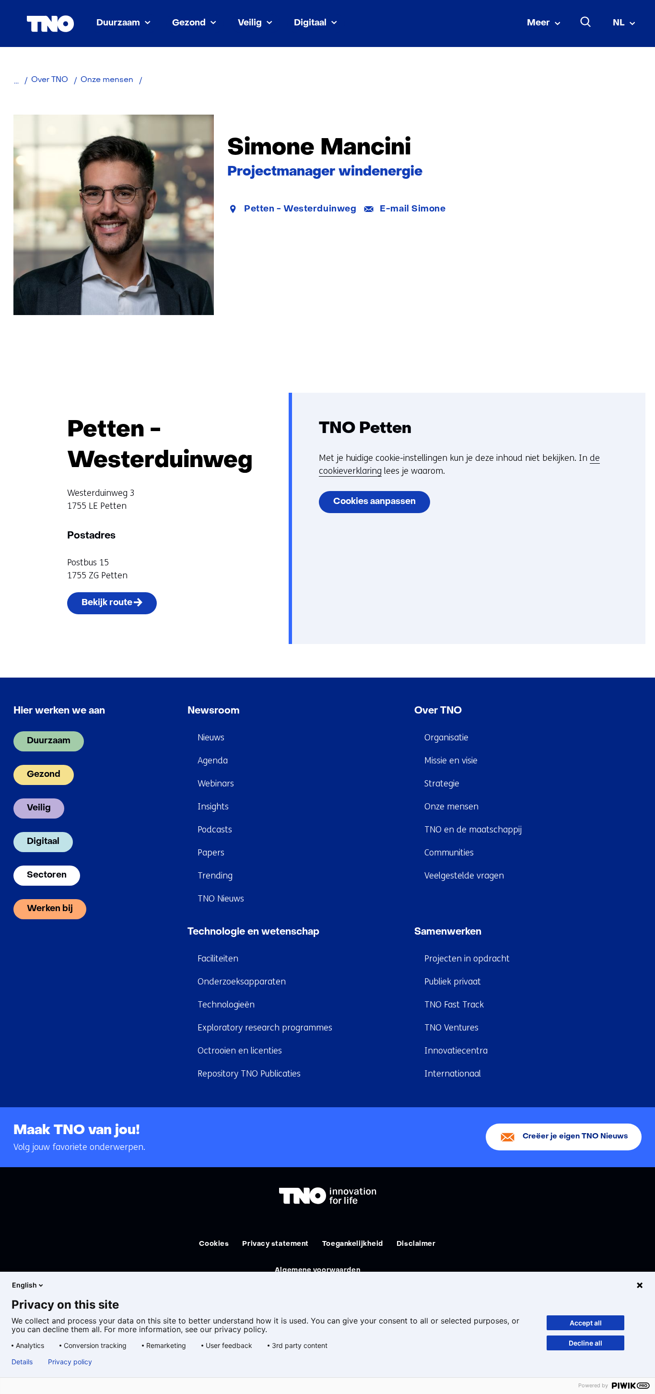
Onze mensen (451, 806)
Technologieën (226, 1004)
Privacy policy (70, 1362)
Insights (213, 806)
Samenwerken (447, 932)
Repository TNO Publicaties (249, 1073)
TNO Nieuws (221, 898)
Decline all (585, 1343)
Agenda (213, 760)
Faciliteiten (218, 958)
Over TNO (438, 711)
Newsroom (213, 711)
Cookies (214, 1244)
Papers (211, 852)
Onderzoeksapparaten (242, 981)
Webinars (216, 783)
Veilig (250, 23)
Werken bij (50, 909)
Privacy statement (275, 1244)
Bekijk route (119, 606)
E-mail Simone (412, 209)
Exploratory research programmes (265, 1027)
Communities (449, 852)
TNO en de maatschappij (473, 829)
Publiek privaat (452, 981)
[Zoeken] (586, 22)
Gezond (189, 23)
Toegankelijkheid (352, 1244)
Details (22, 1362)
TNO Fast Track (454, 1004)
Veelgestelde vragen (464, 875)
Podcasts (215, 829)
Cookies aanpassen (374, 502)
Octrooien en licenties (240, 1050)
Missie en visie (451, 760)
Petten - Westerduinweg (300, 209)
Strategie (441, 783)
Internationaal (452, 1073)
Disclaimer (416, 1244)
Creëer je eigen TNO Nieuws (575, 1136)
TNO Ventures (451, 1027)
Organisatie (446, 737)
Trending (215, 875)
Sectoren (47, 875)
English (24, 1285)
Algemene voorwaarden (317, 1270)
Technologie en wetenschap (253, 932)
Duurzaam (118, 23)
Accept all (586, 1323)
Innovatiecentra (456, 1050)
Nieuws (211, 737)
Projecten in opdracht (467, 958)
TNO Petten (365, 429)
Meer (538, 23)
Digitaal (310, 23)
